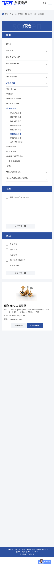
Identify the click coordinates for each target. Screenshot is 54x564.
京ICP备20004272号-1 (30, 552)
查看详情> (19, 325)
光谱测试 (13, 255)
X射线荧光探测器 (14, 99)
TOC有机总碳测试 (17, 260)
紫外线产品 (11, 89)
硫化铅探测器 (15, 130)
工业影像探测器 (13, 161)
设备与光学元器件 (13, 57)
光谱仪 (8, 70)
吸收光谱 (13, 249)
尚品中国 (31, 554)
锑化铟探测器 (15, 121)
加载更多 (18, 226)
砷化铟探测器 (15, 117)
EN (44, 3)
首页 (6, 14)
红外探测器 (29, 14)
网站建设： (24, 554)
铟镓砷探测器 (15, 113)
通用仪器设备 (11, 77)
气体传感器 (11, 151)
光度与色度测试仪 (13, 172)
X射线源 (10, 94)
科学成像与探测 (12, 64)
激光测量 (9, 50)
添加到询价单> (35, 325)
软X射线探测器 (13, 103)
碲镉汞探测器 (15, 125)
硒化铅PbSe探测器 (15, 305)
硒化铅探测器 (39, 14)
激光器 (8, 44)
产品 (11, 14)
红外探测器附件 (16, 142)
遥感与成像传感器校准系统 (17, 178)
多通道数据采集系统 (15, 156)
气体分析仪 (14, 266)
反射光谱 (13, 244)
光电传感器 (19, 14)
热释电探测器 (15, 138)
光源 (9, 166)
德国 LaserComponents (20, 197)
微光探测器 (11, 147)
